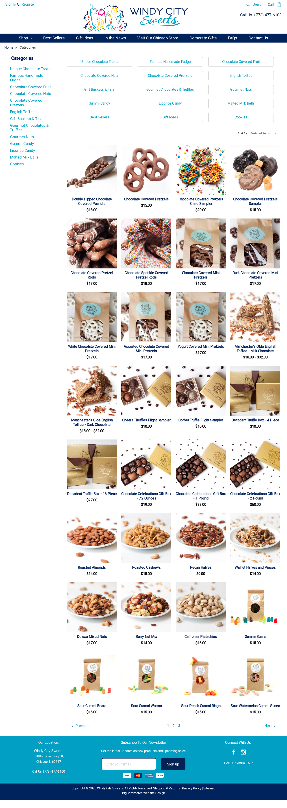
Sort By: (243, 133)
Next (268, 726)
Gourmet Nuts (22, 137)
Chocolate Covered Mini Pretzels (201, 275)
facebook (233, 752)
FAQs (232, 38)
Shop (24, 38)
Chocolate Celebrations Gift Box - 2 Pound (255, 496)
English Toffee (22, 111)
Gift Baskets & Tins (26, 118)
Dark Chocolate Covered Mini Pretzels (255, 275)
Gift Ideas (84, 38)
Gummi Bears (255, 636)
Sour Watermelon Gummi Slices (255, 706)
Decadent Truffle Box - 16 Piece (92, 494)
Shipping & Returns (166, 788)
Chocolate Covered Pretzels (26, 102)
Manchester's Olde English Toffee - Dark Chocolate (92, 422)
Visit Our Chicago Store (157, 38)
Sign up (173, 764)
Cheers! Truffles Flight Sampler (146, 420)
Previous (81, 726)
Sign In (10, 4)
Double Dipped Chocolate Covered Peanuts (92, 201)
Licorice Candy (22, 150)
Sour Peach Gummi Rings (201, 706)
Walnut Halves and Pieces (255, 567)
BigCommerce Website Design (143, 793)
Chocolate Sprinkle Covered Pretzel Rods (146, 275)
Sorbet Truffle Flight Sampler (200, 420)
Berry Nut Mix (146, 636)
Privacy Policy (191, 788)
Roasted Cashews (146, 567)
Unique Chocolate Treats (31, 68)
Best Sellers (54, 38)
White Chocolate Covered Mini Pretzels (91, 348)
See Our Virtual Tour (238, 763)
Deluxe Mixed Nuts (92, 636)
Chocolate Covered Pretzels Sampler (255, 201)
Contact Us (258, 38)
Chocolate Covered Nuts (30, 93)
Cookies (17, 164)
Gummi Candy (22, 143)
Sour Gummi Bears (91, 706)
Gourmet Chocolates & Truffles (29, 127)
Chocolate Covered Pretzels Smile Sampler (201, 201)
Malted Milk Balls (24, 157)
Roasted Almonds (92, 567)
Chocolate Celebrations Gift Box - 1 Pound (201, 496)
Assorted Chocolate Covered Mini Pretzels (146, 348)
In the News (115, 38)
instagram (243, 752)
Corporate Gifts (203, 38)
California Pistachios (201, 636)
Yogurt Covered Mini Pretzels (201, 346)
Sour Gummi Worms (146, 706)
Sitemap (209, 788)
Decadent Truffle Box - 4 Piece (255, 420)
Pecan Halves (201, 567)
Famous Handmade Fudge (26, 77)
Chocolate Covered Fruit (30, 87)
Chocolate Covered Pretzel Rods (92, 275)
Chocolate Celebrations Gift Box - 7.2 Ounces (146, 496)
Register (28, 4)
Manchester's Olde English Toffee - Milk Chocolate (255, 348)
